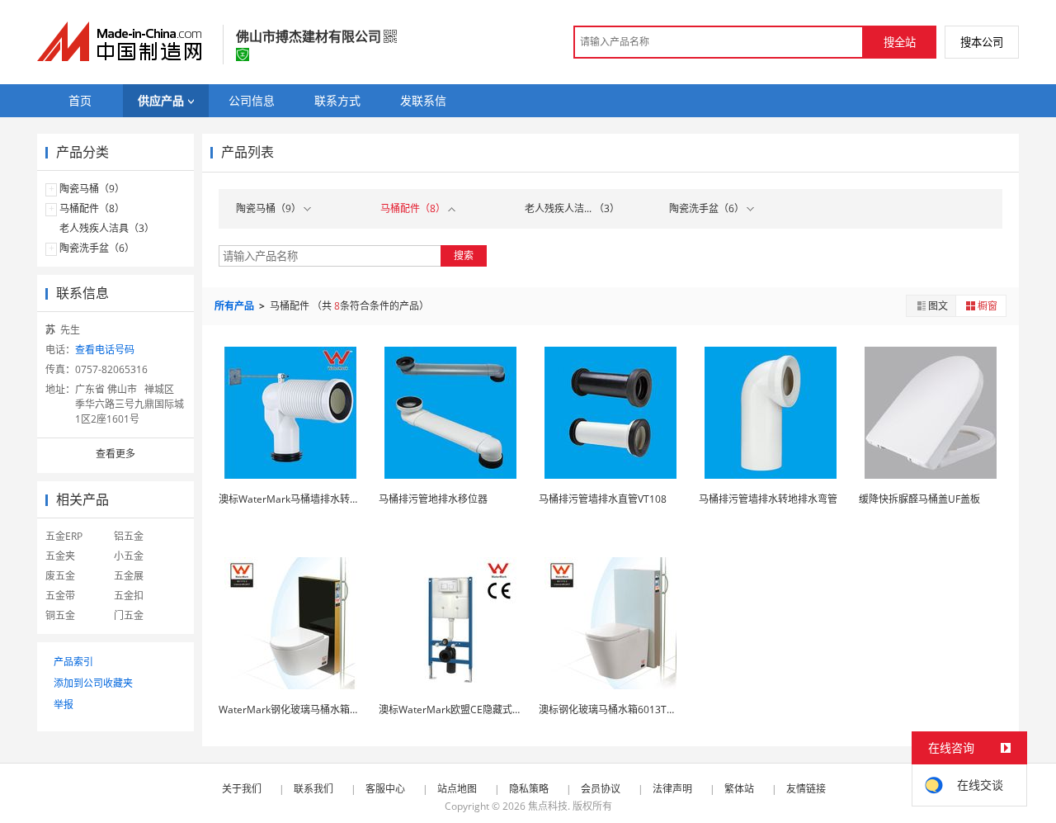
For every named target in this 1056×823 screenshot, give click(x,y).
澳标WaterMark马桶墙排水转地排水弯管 (309, 499)
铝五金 (129, 536)
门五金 (129, 615)
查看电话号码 (104, 350)
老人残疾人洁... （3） (572, 208)
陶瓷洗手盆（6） (96, 248)
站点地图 (457, 789)
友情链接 (806, 789)
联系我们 (313, 789)
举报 (63, 705)
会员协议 (600, 789)
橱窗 (987, 306)
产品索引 (73, 662)
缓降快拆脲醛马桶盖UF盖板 (919, 499)
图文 (938, 306)
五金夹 (60, 556)
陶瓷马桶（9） (92, 189)
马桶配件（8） (92, 208)
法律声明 (672, 789)
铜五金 (60, 615)
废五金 (60, 576)
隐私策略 (529, 789)
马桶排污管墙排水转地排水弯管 (768, 499)
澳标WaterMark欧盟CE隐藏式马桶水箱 (465, 709)
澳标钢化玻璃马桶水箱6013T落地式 (617, 709)
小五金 (129, 556)
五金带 (60, 596)
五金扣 (129, 596)
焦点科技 (548, 806)
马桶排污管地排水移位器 (433, 499)
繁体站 (739, 789)
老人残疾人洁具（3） (106, 228)
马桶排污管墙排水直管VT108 (603, 499)
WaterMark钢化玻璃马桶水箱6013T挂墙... (312, 709)
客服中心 (385, 789)
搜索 (464, 255)
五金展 (129, 576)
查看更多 (115, 454)
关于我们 (242, 789)
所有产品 (235, 306)
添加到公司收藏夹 (93, 683)
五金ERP (63, 536)
